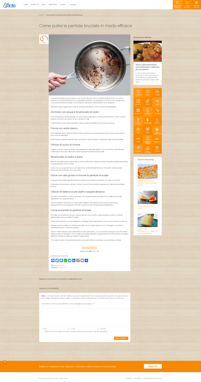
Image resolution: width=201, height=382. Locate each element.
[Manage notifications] (4, 361)
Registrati (152, 366)
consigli (56, 265)
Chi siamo (128, 378)
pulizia (62, 265)
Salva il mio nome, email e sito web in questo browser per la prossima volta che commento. (76, 331)
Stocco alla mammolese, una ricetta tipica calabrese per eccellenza (147, 67)
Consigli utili (62, 267)
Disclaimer (137, 378)
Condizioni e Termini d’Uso (152, 378)
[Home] (9, 5)
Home (41, 15)
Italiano (73, 4)
